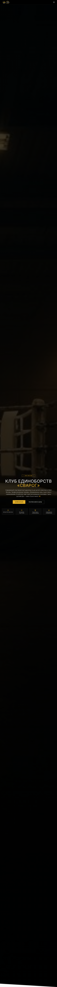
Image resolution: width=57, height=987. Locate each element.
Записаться (19, 502)
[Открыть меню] (54, 2)
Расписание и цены (35, 502)
